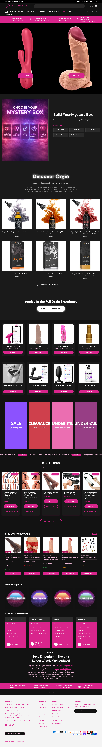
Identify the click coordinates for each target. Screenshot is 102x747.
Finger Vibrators (59, 630)
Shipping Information (58, 704)
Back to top (51, 692)
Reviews (87, 11)
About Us (41, 720)
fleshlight (66, 669)
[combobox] (59, 6)
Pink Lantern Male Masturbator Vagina (70, 493)
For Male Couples (61, 135)
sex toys (59, 665)
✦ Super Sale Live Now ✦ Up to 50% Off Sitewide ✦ (38, 455)
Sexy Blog (42, 714)
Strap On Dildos (35, 624)
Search (41, 704)
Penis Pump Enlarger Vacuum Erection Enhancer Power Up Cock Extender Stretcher (90, 495)
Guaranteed (86, 687)
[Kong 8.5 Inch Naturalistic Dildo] (70, 545)
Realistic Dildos (11, 624)
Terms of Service (57, 720)
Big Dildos (10, 630)
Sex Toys (20, 11)
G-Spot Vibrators (59, 633)
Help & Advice (9, 14)
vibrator (57, 669)
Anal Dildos (10, 627)
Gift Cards (94, 11)
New (70, 11)
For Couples (60, 129)
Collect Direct (43, 726)
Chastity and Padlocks (84, 633)
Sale (74, 1)
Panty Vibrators (58, 637)
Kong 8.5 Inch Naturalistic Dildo (70, 558)
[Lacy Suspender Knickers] (32, 545)
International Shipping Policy (60, 707)
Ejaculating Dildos (12, 633)
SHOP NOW (13, 352)
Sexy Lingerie (30, 11)
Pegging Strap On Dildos (38, 630)
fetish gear (33, 667)
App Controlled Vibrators (61, 627)
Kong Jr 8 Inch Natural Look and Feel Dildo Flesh (51, 558)
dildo (61, 669)
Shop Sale (76, 75)
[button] (96, 6)
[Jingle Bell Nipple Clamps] (89, 545)
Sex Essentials (41, 11)
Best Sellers (13, 11)
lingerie (65, 665)
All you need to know (64, 687)
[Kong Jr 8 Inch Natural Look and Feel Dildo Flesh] (51, 545)
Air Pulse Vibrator (59, 624)
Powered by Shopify (20, 741)
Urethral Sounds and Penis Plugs (85, 637)
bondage (70, 665)
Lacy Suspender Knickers (32, 557)
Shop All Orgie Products (51, 309)
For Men (93, 129)
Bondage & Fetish (54, 11)
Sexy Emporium (12, 741)
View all (94, 534)
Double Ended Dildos (13, 637)
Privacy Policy (56, 717)
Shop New (25, 75)
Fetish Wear (81, 630)
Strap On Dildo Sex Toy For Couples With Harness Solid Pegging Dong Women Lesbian (31, 495)
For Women (77, 129)
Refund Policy (56, 714)
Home (6, 11)
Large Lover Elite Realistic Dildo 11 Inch (13, 558)
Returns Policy (56, 710)
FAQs (40, 710)
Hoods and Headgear (84, 627)
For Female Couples (77, 135)
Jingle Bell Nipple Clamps (88, 557)
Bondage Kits (81, 624)
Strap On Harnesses (36, 627)
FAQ (78, 1)
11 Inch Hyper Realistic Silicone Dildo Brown (51, 493)
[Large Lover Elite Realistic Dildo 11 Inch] (13, 545)
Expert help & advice (40, 687)
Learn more (27, 1)
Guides (41, 717)
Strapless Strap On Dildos (38, 633)
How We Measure (57, 723)
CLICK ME (12, 454)
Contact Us (42, 707)
